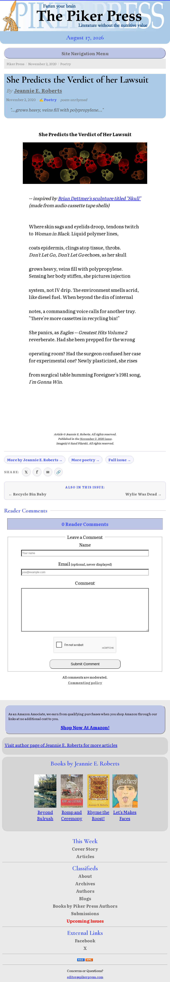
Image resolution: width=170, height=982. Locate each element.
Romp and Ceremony (71, 815)
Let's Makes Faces (124, 815)
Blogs (85, 898)
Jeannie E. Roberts (38, 90)
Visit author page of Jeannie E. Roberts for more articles (61, 745)
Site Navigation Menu (85, 53)
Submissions (85, 913)
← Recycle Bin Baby (27, 494)
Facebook (85, 940)
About (85, 876)
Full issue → (119, 459)
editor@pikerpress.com (85, 977)
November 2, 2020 (42, 63)
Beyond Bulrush (45, 815)
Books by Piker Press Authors (85, 906)
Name (85, 545)
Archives (85, 883)
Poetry (65, 63)
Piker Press (15, 63)
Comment (85, 583)
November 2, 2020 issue (95, 439)
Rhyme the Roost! (98, 815)
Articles (85, 856)
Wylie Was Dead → (143, 494)
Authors (85, 891)
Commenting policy (85, 682)
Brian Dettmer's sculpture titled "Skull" (99, 198)
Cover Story (85, 849)
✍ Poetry (48, 99)
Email (85, 564)
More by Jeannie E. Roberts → (34, 459)
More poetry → (85, 459)
